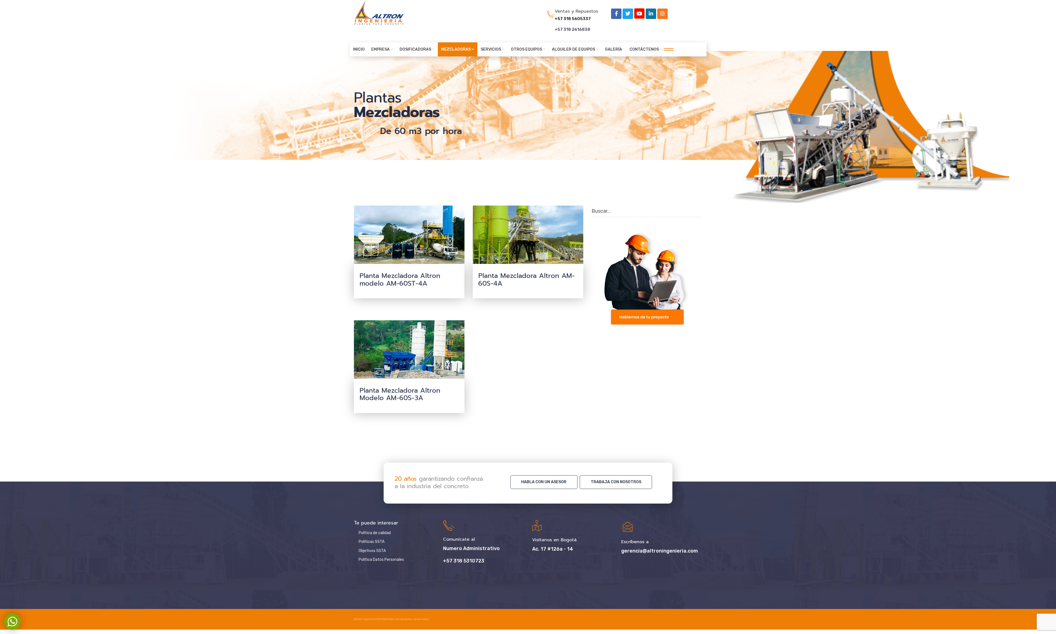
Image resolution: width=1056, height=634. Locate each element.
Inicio (359, 49)
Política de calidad (375, 533)
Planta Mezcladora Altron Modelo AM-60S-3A (399, 394)
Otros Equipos (526, 49)
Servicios (491, 49)
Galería (613, 49)
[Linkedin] (651, 14)
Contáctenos (644, 49)
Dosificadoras (415, 49)
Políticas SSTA (371, 541)
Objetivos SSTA (372, 550)
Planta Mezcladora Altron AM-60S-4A (526, 279)
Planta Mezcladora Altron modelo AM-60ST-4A (399, 279)
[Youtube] (639, 13)
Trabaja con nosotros (616, 482)
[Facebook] (616, 14)
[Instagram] (662, 14)
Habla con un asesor (543, 482)
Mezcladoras (456, 49)
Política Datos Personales (381, 559)
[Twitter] (628, 14)
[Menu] (667, 49)
